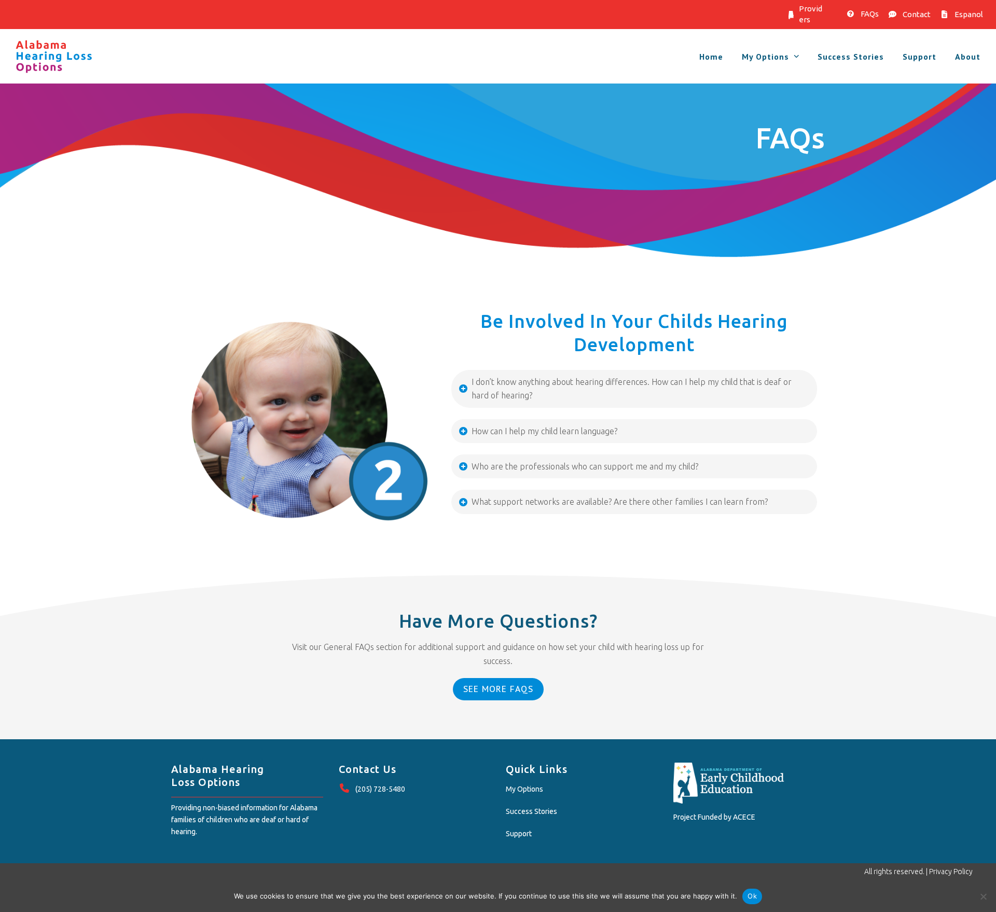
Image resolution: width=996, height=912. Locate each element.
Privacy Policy (951, 871)
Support (519, 834)
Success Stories (531, 811)
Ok (752, 896)
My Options (524, 789)
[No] (983, 896)
